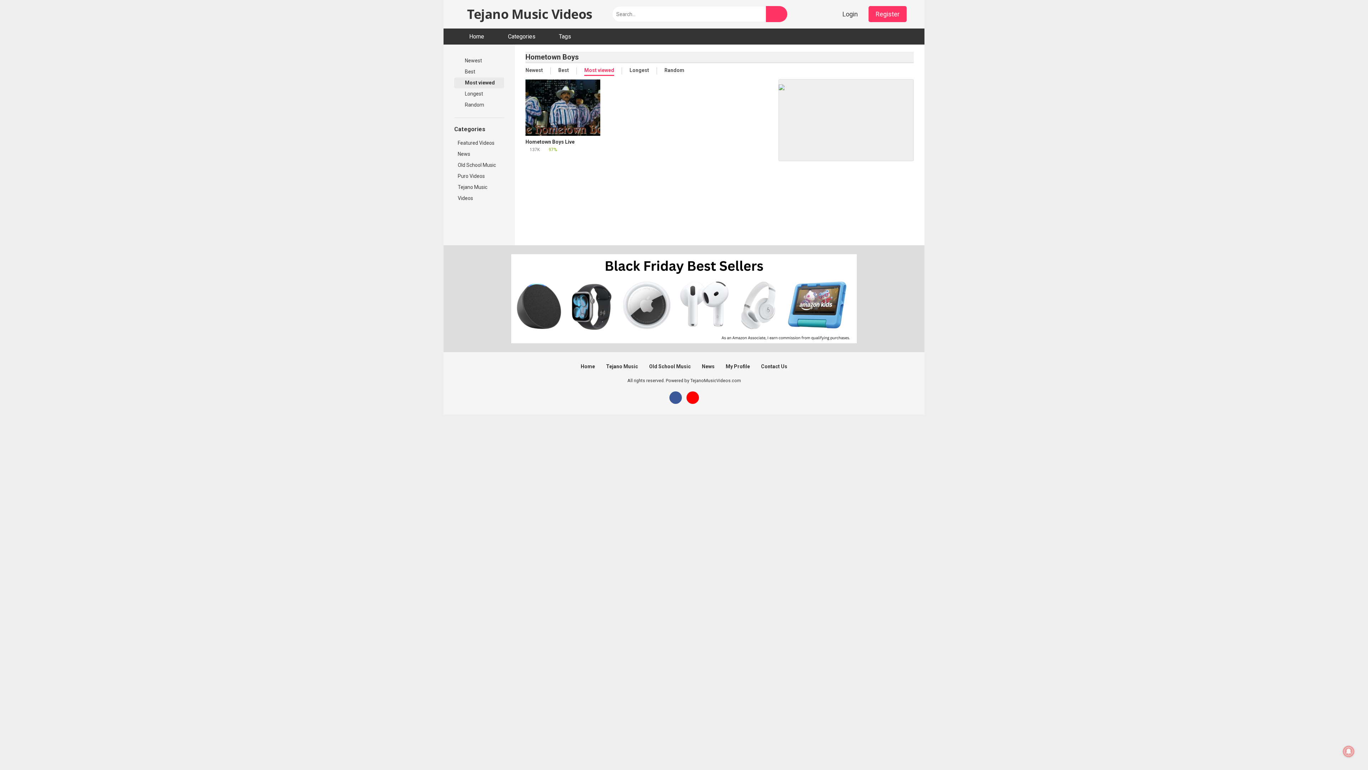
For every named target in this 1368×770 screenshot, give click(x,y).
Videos (465, 198)
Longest (473, 94)
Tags (565, 36)
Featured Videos (476, 143)
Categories (521, 36)
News (464, 154)
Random (474, 105)
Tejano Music (472, 187)
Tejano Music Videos (528, 14)
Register (888, 14)
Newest (473, 60)
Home (476, 36)
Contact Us (774, 366)
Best (469, 72)
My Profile (738, 366)
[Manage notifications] (1348, 751)
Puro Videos (471, 176)
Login (850, 14)
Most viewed (479, 83)
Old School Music (477, 165)
